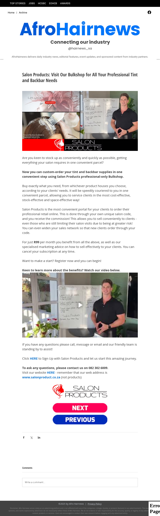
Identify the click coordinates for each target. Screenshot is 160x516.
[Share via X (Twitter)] (31, 437)
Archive (23, 13)
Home (11, 13)
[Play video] (80, 305)
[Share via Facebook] (23, 437)
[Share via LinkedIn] (39, 437)
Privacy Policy (95, 503)
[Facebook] (149, 12)
